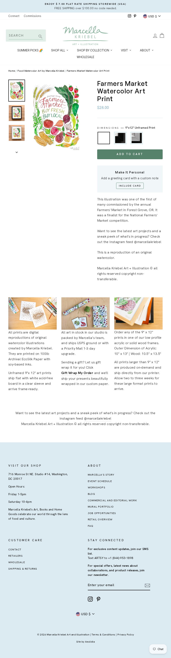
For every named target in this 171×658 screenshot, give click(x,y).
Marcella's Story (101, 474)
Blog (91, 494)
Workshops (96, 487)
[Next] (16, 151)
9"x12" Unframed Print (103, 138)
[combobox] (26, 35)
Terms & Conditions (103, 634)
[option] (85, 6)
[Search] (39, 36)
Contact (14, 549)
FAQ (90, 526)
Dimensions (126, 128)
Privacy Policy (125, 634)
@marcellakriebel (97, 418)
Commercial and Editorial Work (112, 500)
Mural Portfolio (101, 506)
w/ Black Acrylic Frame (120, 138)
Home (11, 71)
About (145, 50)
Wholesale (85, 57)
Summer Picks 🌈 (30, 50)
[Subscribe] (147, 585)
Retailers (15, 555)
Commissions (32, 16)
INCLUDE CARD (130, 185)
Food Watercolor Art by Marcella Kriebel (41, 71)
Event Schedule (100, 481)
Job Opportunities (102, 513)
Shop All (58, 50)
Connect (14, 16)
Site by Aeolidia (85, 641)
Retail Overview (100, 519)
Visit (124, 50)
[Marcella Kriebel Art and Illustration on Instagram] (90, 599)
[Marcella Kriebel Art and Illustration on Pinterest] (98, 599)
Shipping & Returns (22, 568)
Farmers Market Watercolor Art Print (88, 71)
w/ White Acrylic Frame (136, 138)
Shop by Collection (93, 50)
